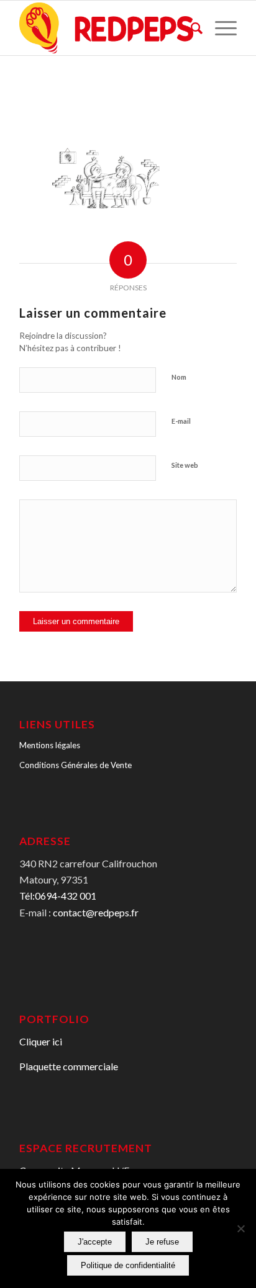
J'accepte (95, 1241)
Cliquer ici (40, 1041)
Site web (184, 465)
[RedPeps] (106, 28)
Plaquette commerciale (68, 1066)
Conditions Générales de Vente (75, 765)
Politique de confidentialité (128, 1265)
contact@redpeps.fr (96, 912)
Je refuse (162, 1241)
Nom (178, 377)
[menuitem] (190, 28)
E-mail (181, 421)
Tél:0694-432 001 (57, 895)
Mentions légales (49, 745)
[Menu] (220, 28)
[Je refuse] (240, 1228)
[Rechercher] (190, 28)
